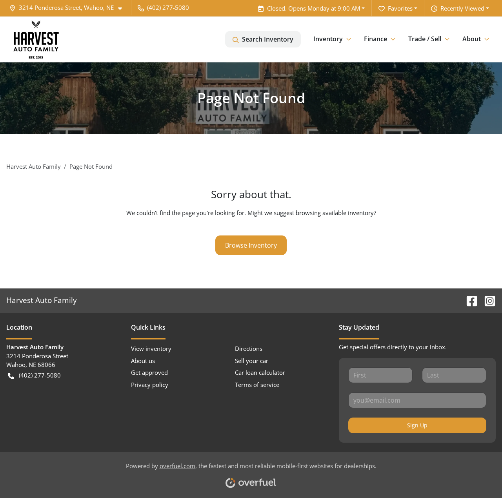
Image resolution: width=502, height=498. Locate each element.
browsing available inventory (335, 213)
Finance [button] (375, 39)
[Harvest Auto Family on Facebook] (469, 300)
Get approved (149, 372)
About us (143, 361)
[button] (68, 7)
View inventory (151, 348)
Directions (248, 348)
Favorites (400, 8)
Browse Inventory (251, 245)
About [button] (471, 39)
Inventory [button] (328, 39)
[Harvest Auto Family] (36, 39)
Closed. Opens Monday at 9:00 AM (313, 8)
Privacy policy (149, 385)
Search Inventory (267, 39)
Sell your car (251, 361)
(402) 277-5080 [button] (168, 7)
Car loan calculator (260, 372)
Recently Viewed (462, 8)
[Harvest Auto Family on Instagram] (487, 300)
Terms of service (257, 385)
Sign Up (417, 425)
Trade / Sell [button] (424, 39)
